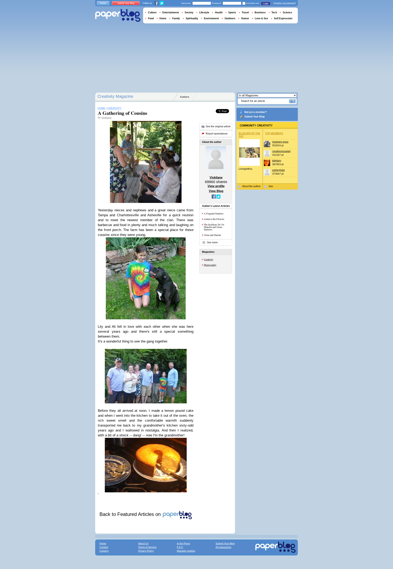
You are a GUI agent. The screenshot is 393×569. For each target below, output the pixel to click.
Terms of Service (147, 547)
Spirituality (192, 18)
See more (212, 242)
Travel (245, 12)
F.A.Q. (180, 547)
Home (103, 3)
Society (189, 12)
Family (176, 18)
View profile (216, 186)
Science (287, 12)
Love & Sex (261, 18)
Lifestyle (204, 12)
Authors (184, 97)
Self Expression (283, 18)
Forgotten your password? (284, 3)
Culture (152, 12)
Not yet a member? (255, 112)
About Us (143, 543)
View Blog (216, 191)
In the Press (183, 543)
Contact (103, 547)
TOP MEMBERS (274, 133)
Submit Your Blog (254, 116)
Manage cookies (186, 551)
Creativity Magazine (115, 96)
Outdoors (230, 18)
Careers (103, 551)
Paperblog (117, 15)
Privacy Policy (146, 551)
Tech (274, 12)
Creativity (208, 259)
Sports (232, 12)
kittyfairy (276, 160)
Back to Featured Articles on (130, 514)
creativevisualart (281, 151)
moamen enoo (280, 141)
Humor (245, 18)
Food (151, 18)
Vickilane (106, 117)
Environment (211, 18)
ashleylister (278, 170)
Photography (210, 264)
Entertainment (170, 12)
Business (260, 12)
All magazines (223, 547)
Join (270, 186)
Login (265, 3)
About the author (251, 186)
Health (218, 12)
